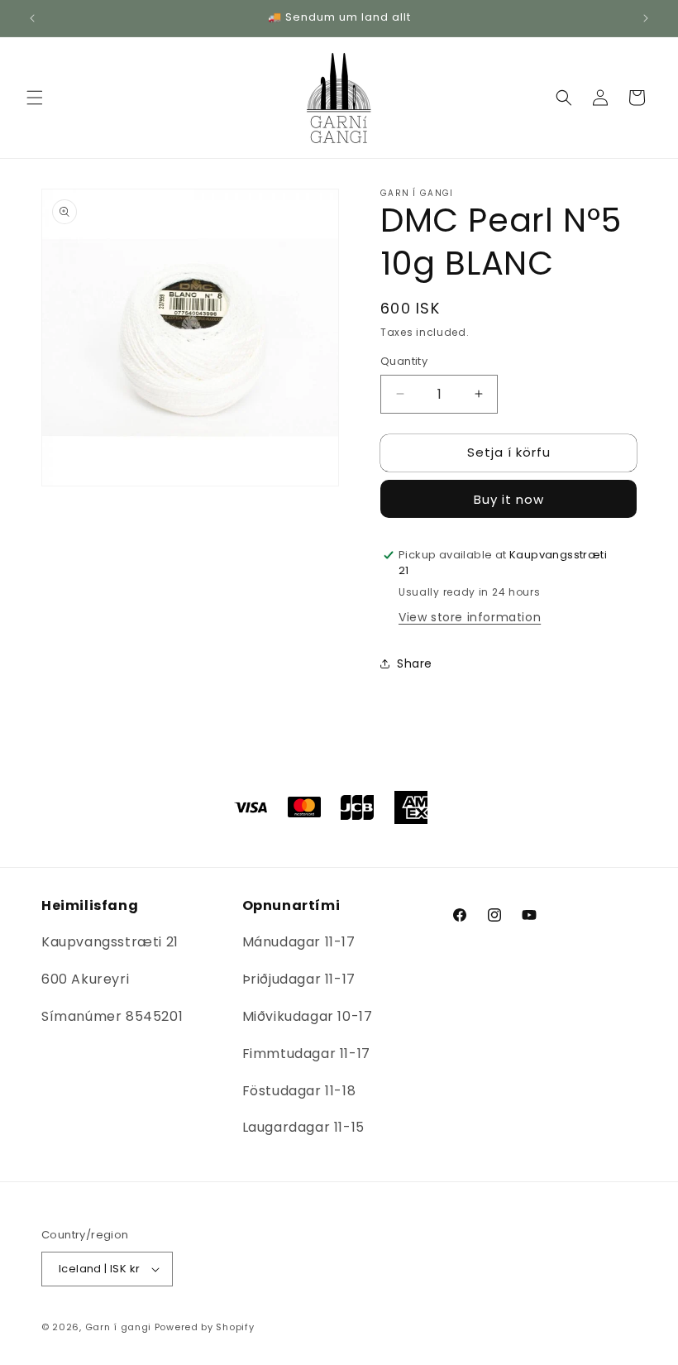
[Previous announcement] (32, 18)
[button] (35, 97)
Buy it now (509, 499)
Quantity (403, 361)
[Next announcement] (646, 18)
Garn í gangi (118, 1327)
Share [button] (414, 663)
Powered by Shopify (205, 1327)
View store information (470, 617)
